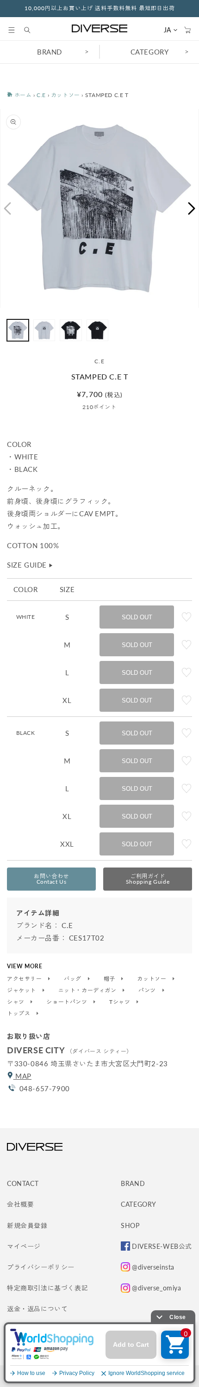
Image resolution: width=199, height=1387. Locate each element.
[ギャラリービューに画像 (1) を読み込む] (18, 330)
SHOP (130, 1225)
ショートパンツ (67, 1002)
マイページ (24, 1246)
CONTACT (22, 1183)
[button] (11, 30)
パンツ (147, 990)
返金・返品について (37, 1309)
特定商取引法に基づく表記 (47, 1288)
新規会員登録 (27, 1225)
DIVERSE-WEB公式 (162, 1246)
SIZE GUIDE (30, 565)
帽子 (110, 979)
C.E (41, 95)
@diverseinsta (153, 1267)
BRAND (49, 52)
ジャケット (22, 990)
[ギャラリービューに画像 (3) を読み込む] (70, 330)
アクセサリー (25, 979)
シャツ (16, 1002)
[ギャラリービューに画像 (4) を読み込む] (97, 330)
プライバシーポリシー (41, 1267)
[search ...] (32, 30)
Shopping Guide (147, 879)
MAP (22, 1076)
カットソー (65, 95)
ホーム (21, 95)
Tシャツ (120, 1002)
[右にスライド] (192, 208)
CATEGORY (150, 52)
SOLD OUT (137, 617)
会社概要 (20, 1204)
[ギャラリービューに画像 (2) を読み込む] (44, 330)
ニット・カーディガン (88, 990)
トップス (19, 1013)
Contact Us (51, 879)
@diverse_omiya (156, 1288)
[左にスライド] (7, 208)
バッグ (73, 979)
